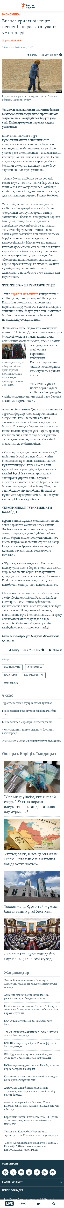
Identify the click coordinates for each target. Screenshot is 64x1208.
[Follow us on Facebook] (5, 1172)
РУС (23, 1203)
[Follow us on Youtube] (21, 1172)
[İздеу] (54, 1204)
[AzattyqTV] (38, 1204)
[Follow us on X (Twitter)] (13, 1172)
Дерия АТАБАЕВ (11, 40)
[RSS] (44, 1172)
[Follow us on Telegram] (37, 1172)
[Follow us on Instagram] (29, 1172)
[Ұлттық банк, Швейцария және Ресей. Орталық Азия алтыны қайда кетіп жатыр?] (32, 834)
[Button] (32, 55)
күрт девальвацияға (24, 294)
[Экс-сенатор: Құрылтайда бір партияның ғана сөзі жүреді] (32, 934)
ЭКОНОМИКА (11, 14)
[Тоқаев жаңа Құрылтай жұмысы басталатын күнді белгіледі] (32, 886)
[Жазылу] (52, 1172)
